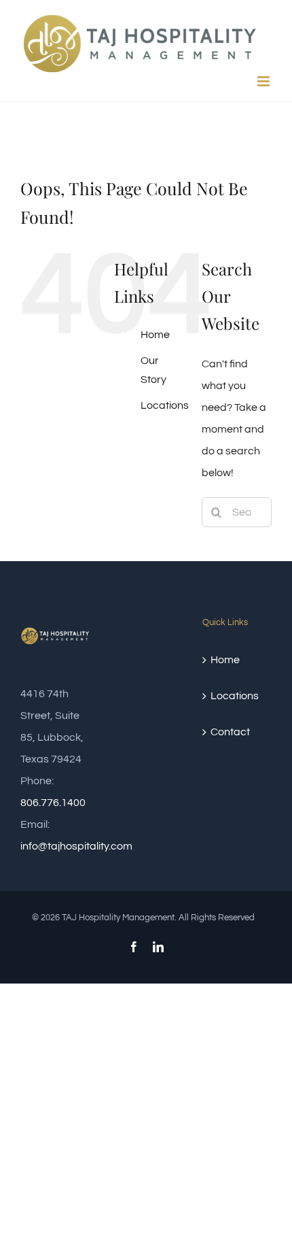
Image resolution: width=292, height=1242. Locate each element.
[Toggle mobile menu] (264, 81)
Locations (165, 405)
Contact (230, 731)
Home (155, 334)
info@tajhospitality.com (76, 846)
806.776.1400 (53, 802)
